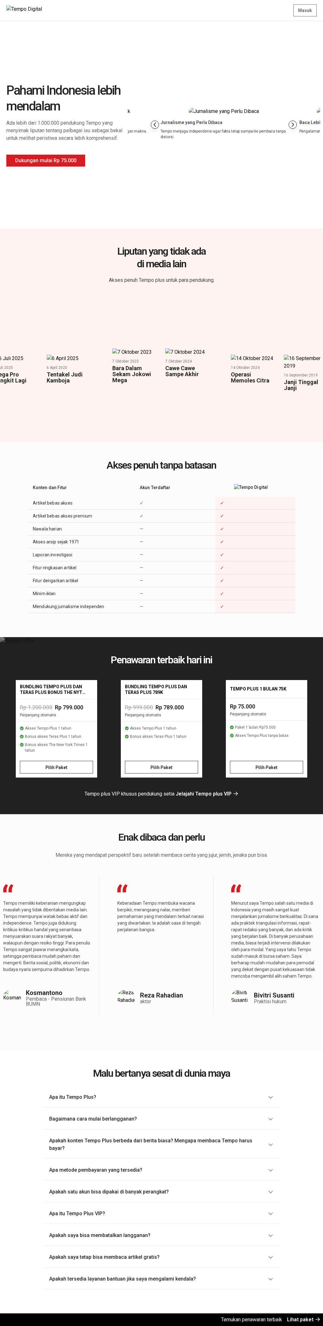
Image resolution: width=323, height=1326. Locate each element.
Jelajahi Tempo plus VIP (204, 794)
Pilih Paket (56, 767)
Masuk (305, 10)
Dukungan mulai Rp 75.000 (45, 160)
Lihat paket (301, 1320)
